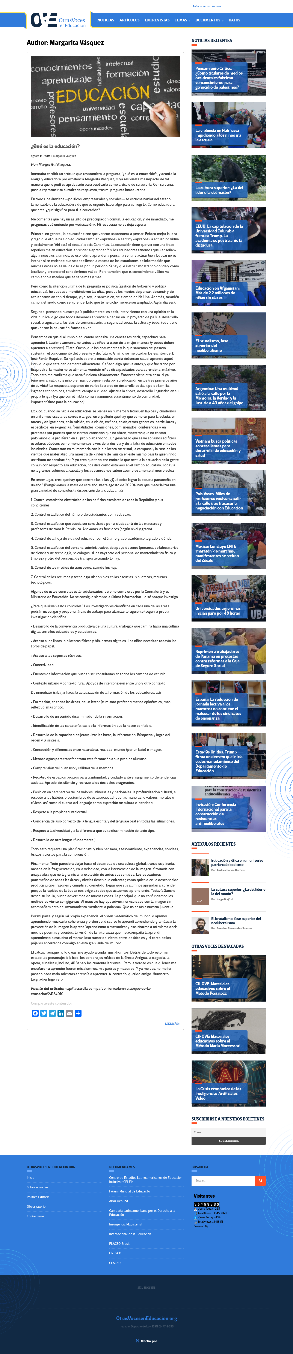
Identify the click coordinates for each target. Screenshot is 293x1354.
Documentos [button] (208, 20)
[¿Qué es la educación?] (105, 96)
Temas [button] (181, 20)
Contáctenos (35, 1216)
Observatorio (36, 1207)
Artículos (129, 20)
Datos (234, 20)
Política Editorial (38, 1197)
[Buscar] (260, 1181)
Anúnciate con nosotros (207, 6)
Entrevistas (157, 20)
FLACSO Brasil (119, 1244)
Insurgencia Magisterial (125, 1224)
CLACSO (115, 1263)
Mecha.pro (149, 1341)
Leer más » (172, 1024)
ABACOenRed (118, 1201)
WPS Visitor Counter (221, 1226)
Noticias (105, 20)
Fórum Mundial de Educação (129, 1191)
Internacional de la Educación (130, 1234)
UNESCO (115, 1253)
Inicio (30, 1178)
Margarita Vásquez (64, 156)
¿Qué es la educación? (55, 146)
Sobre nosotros (37, 1187)
